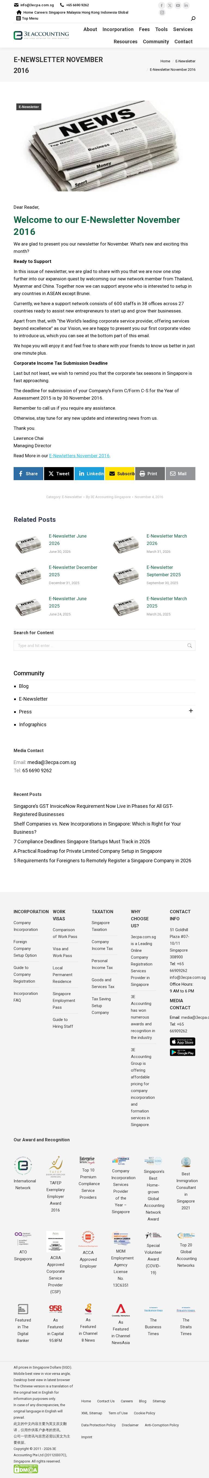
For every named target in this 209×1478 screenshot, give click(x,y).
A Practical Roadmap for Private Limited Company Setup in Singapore (88, 851)
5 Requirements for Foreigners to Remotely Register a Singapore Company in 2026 (102, 860)
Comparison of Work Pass (65, 933)
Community (29, 673)
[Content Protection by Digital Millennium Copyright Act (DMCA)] (26, 1472)
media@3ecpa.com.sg (51, 762)
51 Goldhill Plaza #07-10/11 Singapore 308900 (179, 943)
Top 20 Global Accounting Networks (186, 1255)
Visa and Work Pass (62, 952)
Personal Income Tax (102, 964)
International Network (25, 1184)
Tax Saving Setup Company (101, 1005)
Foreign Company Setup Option (25, 948)
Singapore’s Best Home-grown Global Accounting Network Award (154, 1195)
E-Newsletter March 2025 (167, 602)
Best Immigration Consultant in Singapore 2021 (187, 1191)
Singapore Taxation (101, 926)
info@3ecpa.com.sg (37, 5)
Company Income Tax (102, 945)
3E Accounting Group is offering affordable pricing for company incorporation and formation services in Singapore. (143, 1087)
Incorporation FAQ (26, 997)
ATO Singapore (23, 1255)
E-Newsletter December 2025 (73, 571)
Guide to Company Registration (24, 974)
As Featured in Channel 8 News (88, 1330)
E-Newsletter (29, 107)
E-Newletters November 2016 (79, 455)
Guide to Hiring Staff (63, 1023)
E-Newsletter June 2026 (68, 539)
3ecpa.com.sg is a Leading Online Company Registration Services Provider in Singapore (143, 960)
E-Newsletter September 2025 (164, 571)
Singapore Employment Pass (64, 1000)
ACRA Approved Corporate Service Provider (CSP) (56, 1274)
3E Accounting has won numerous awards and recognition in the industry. (143, 1017)
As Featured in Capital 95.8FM (55, 1330)
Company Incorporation (26, 926)
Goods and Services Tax (103, 983)
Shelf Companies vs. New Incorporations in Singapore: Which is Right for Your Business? (97, 828)
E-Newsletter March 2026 (167, 539)
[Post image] (29, 545)
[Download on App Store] (182, 1041)
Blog (24, 686)
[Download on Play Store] (182, 1052)
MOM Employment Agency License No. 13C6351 (122, 1268)
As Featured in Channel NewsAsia (121, 1332)
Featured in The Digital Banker (23, 1330)
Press (25, 712)
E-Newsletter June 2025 (68, 602)
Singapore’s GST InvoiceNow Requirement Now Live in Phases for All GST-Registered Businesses (93, 810)
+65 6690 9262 (77, 5)
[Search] (193, 18)
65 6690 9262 (37, 770)
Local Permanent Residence (62, 974)
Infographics (33, 724)
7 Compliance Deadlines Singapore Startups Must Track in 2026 (82, 841)
